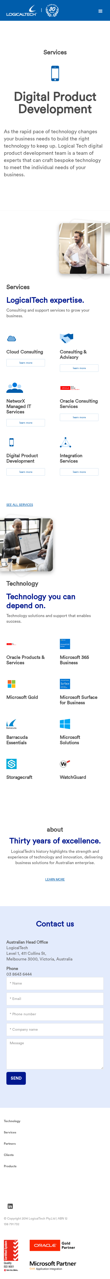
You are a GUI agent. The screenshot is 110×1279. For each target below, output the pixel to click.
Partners (10, 1143)
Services (10, 1132)
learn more (25, 363)
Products (10, 1166)
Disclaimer (12, 1194)
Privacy (10, 1180)
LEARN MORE (55, 879)
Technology (12, 1121)
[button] (100, 11)
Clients (9, 1155)
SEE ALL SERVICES (19, 504)
